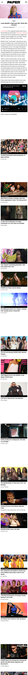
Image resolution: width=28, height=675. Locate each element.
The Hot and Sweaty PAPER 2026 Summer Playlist (13, 353)
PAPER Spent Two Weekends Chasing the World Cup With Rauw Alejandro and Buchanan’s (13, 662)
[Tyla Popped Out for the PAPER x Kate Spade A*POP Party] (14, 365)
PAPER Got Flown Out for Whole (11, 288)
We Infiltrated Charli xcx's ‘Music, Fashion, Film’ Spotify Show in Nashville (14, 310)
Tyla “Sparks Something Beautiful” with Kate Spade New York (13, 265)
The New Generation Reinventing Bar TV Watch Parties (13, 156)
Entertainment (5, 153)
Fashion (3, 373)
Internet (3, 396)
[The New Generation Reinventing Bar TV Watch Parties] (14, 145)
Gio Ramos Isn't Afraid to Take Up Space (13, 619)
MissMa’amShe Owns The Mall (10, 529)
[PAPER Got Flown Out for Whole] (14, 278)
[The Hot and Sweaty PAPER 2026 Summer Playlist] (14, 342)
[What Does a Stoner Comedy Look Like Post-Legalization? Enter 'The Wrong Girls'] (14, 188)
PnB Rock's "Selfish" (21, 32)
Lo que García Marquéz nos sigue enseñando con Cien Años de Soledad (12, 222)
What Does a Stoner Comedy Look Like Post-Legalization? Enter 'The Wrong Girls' (14, 199)
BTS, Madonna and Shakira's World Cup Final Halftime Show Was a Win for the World (13, 572)
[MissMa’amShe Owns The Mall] (14, 519)
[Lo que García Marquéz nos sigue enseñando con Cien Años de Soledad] (14, 212)
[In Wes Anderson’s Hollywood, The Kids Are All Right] (14, 430)
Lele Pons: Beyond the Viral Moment (12, 398)
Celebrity (3, 658)
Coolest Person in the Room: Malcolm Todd (12, 507)
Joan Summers (5, 486)
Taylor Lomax (5, 202)
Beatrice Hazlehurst (9, 27)
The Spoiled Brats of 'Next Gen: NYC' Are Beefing (13, 483)
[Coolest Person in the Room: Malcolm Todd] (14, 496)
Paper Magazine (5, 666)
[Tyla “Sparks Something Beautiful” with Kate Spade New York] (14, 255)
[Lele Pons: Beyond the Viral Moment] (14, 388)
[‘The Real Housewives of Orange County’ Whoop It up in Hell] (14, 586)
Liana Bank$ (4, 31)
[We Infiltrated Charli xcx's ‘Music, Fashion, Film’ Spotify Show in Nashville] (14, 299)
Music (14, 21)
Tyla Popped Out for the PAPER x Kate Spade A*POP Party (12, 376)
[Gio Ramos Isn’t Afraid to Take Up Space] (14, 609)
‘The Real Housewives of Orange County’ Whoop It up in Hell (13, 596)
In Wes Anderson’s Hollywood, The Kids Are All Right (13, 440)
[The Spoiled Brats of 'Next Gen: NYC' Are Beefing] (14, 473)
